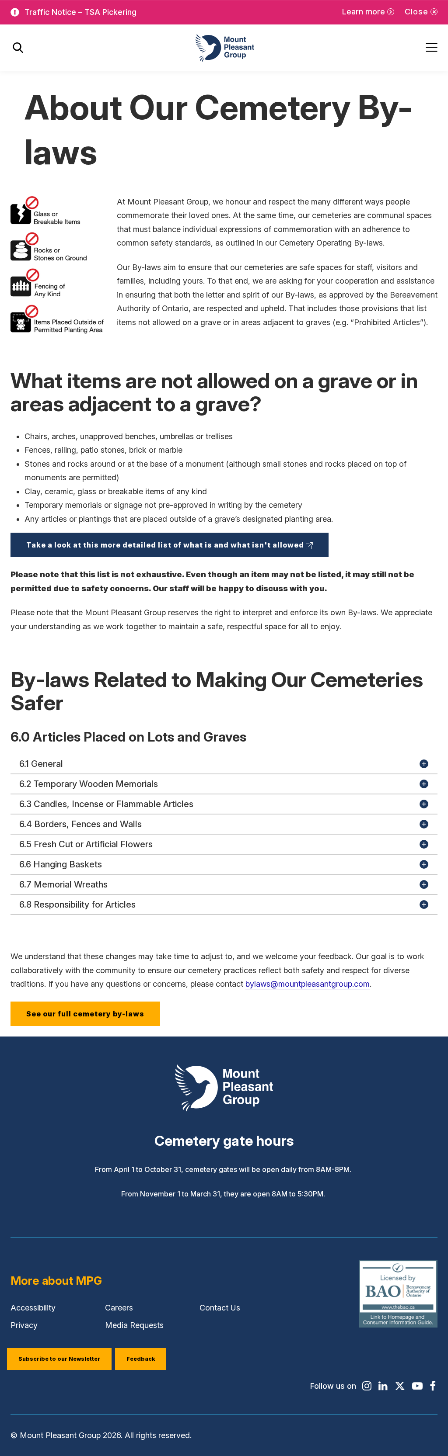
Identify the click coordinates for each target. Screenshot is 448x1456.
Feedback (140, 1358)
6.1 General (41, 764)
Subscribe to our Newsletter (59, 1358)
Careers (119, 1307)
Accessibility (33, 1307)
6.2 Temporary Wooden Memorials (88, 784)
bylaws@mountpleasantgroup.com (307, 983)
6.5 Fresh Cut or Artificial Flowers (86, 844)
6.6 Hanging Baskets (60, 864)
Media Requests (134, 1325)
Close (416, 11)
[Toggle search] (17, 47)
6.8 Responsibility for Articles (77, 904)
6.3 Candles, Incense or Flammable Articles (106, 804)
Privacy (24, 1325)
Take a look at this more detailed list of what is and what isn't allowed (177, 548)
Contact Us (220, 1307)
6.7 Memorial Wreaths (63, 884)
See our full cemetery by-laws (85, 1013)
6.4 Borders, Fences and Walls (80, 824)
